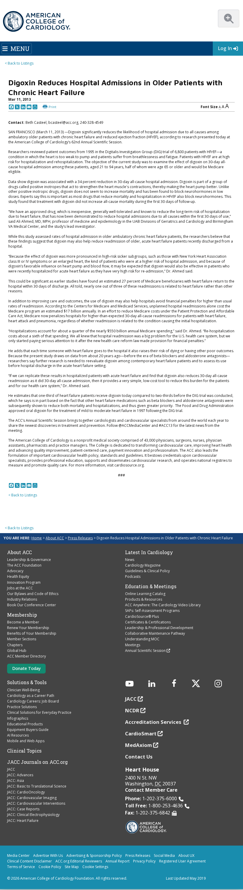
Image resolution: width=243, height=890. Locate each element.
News (129, 559)
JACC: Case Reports (23, 809)
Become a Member (23, 622)
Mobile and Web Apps (25, 740)
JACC (11, 769)
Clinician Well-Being (23, 689)
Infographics (17, 718)
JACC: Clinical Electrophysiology (33, 814)
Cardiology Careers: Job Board (33, 701)
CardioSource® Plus (142, 616)
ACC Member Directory (26, 656)
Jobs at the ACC (20, 588)
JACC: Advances (20, 774)
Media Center (18, 855)
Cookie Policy (50, 866)
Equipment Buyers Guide (28, 729)
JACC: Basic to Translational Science (36, 786)
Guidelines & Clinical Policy (147, 570)
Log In (225, 48)
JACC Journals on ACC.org (37, 762)
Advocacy (15, 570)
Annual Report (117, 861)
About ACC (55, 538)
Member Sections (21, 639)
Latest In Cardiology (149, 552)
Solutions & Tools (27, 682)
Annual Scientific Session (145, 650)
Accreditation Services (154, 722)
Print (52, 107)
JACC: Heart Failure (23, 820)
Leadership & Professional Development (159, 627)
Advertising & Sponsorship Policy (94, 855)
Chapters (15, 644)
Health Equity (18, 576)
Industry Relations (22, 599)
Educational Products (25, 724)
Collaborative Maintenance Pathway (155, 633)
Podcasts (132, 576)
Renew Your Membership (28, 627)
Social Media (164, 855)
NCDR (132, 710)
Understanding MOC (142, 639)
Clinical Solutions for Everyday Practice (39, 712)
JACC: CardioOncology (26, 792)
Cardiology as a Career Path (30, 695)
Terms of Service (21, 866)
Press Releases (80, 538)
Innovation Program (24, 582)
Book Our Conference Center (31, 604)
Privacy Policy (144, 861)
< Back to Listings (19, 63)
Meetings (132, 644)
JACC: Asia (15, 780)
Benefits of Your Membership (31, 633)
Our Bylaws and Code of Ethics (32, 593)
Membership (22, 615)
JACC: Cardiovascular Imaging (32, 797)
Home (36, 538)
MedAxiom (138, 745)
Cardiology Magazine (143, 565)
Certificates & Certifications (148, 622)
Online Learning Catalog (145, 593)
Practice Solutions (22, 706)
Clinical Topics (24, 751)
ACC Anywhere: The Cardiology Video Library (163, 604)
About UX (186, 855)
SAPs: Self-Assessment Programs (152, 610)
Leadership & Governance (29, 559)
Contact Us (139, 756)
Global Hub (16, 650)
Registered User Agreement (182, 861)
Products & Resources (143, 599)
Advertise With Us (48, 855)
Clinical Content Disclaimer (29, 861)
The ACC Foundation (24, 565)
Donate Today (26, 668)
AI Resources (18, 735)
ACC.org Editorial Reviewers (78, 861)
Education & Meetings (150, 586)
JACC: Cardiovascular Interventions (36, 803)
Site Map (72, 866)
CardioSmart (140, 733)
